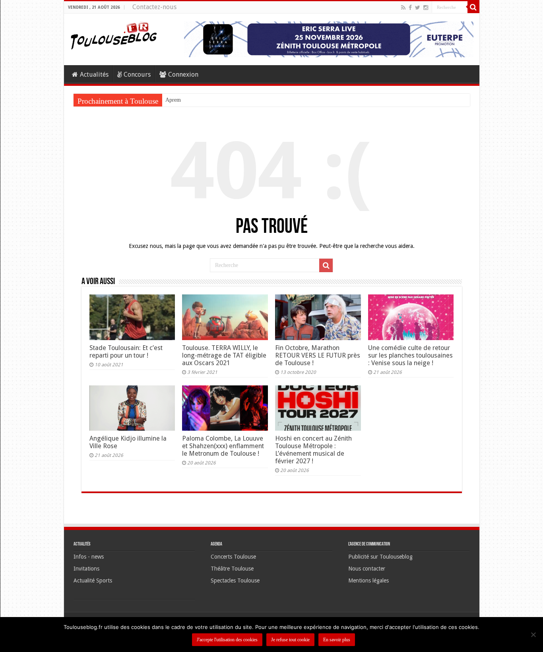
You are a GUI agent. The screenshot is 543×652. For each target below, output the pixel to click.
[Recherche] (473, 7)
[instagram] (426, 7)
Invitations (86, 568)
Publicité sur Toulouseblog (380, 556)
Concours (137, 74)
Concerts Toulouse (233, 556)
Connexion (183, 74)
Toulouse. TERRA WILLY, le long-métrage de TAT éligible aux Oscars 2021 (224, 355)
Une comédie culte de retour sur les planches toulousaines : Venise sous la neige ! (410, 355)
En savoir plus (336, 639)
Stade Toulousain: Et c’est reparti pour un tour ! (126, 351)
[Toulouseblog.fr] (113, 34)
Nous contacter (366, 568)
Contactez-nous (154, 7)
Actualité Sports (93, 580)
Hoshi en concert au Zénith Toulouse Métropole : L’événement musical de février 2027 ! (313, 450)
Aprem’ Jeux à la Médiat (193, 100)
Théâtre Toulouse (232, 568)
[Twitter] (417, 7)
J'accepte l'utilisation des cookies (227, 639)
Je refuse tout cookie (290, 639)
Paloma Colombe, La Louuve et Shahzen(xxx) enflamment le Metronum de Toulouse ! (223, 446)
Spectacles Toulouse (235, 580)
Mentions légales (368, 580)
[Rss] (403, 7)
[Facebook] (410, 7)
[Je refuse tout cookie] (533, 634)
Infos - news (89, 556)
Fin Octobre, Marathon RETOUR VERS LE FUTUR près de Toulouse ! (317, 355)
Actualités (94, 74)
